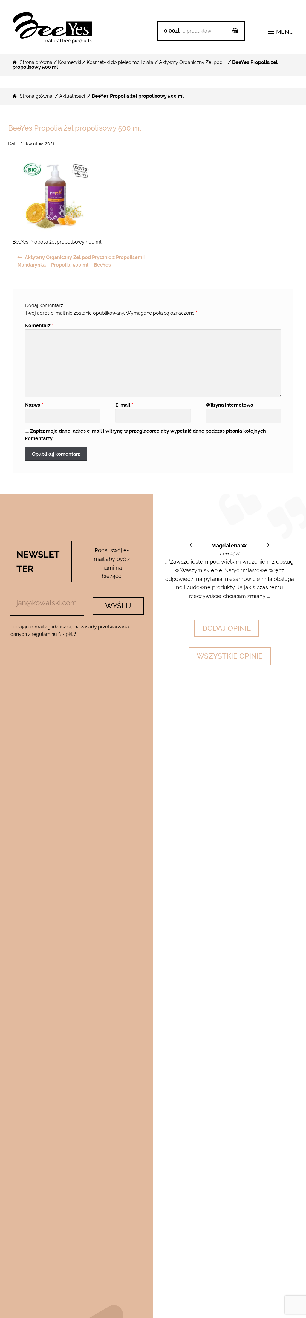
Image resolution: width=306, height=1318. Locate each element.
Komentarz (39, 325)
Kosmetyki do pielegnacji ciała (120, 62)
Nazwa (34, 405)
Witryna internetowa (229, 405)
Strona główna (36, 62)
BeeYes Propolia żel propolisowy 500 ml (74, 128)
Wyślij (118, 605)
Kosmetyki (69, 62)
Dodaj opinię (226, 628)
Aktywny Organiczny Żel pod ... (193, 62)
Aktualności (72, 96)
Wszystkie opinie (230, 656)
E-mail (124, 405)
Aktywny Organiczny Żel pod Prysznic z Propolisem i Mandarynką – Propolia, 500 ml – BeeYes (81, 261)
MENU (284, 31)
